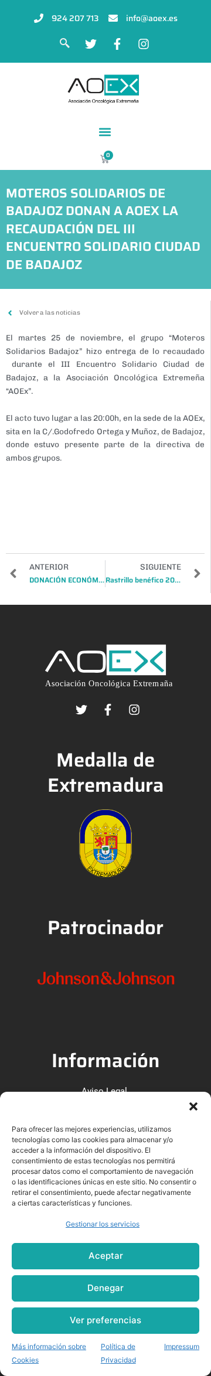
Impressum (181, 1346)
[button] (193, 1106)
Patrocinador (105, 927)
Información (105, 1060)
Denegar (105, 1287)
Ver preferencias (105, 1320)
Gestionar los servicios (102, 1224)
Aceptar (106, 1255)
